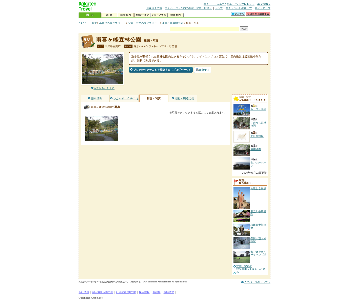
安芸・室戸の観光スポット (144, 23)
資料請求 (169, 292)
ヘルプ (219, 8)
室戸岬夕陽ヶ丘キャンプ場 (258, 253)
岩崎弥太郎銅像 (258, 226)
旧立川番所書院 (258, 213)
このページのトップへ (257, 282)
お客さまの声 (154, 8)
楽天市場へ (263, 4)
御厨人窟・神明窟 (258, 240)
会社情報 (84, 292)
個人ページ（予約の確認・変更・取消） (188, 8)
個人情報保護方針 (102, 292)
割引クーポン (142, 15)
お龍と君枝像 (258, 188)
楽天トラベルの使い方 (239, 8)
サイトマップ (262, 8)
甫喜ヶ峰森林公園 (172, 23)
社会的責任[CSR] (126, 292)
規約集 (157, 292)
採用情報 (144, 292)
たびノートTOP (88, 23)
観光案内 (175, 15)
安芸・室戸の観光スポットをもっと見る (250, 269)
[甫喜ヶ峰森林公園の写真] (101, 139)
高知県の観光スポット (112, 23)
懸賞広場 (126, 15)
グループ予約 (159, 15)
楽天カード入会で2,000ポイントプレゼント (229, 4)
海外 (109, 15)
